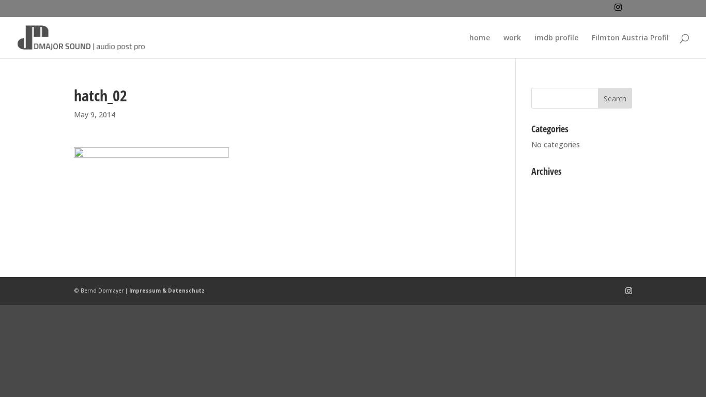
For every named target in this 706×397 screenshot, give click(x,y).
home (479, 38)
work (512, 38)
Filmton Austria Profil (630, 38)
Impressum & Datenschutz (167, 290)
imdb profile (556, 38)
